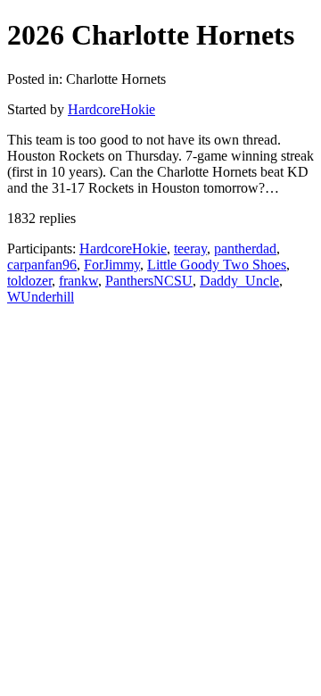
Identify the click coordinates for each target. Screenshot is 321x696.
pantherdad (245, 248)
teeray (190, 248)
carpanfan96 (42, 264)
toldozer (29, 280)
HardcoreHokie (111, 109)
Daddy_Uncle (239, 280)
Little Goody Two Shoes (216, 264)
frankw (78, 280)
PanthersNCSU (149, 280)
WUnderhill (40, 296)
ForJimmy (112, 264)
